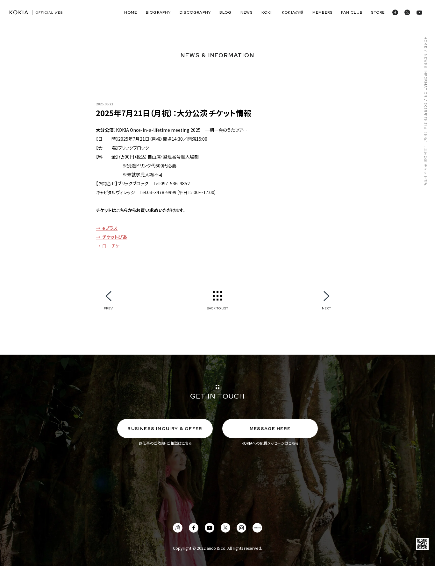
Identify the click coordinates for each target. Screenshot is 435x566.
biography (158, 12)
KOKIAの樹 (292, 12)
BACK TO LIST (217, 308)
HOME (425, 42)
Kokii (267, 12)
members (322, 12)
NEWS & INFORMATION (425, 76)
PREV (108, 308)
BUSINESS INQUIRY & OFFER (165, 428)
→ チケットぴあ (111, 237)
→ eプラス (107, 228)
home (130, 12)
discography (195, 12)
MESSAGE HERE (270, 428)
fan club (351, 12)
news (246, 12)
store (378, 12)
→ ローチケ (107, 246)
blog (225, 12)
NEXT (326, 308)
